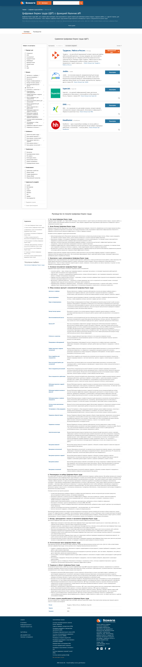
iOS (27, 194)
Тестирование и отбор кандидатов (32, 123)
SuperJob (66, 89)
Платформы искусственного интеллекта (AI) (63, 648)
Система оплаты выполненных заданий (34, 120)
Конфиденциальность (26, 624)
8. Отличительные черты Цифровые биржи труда (32, 249)
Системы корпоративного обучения (62, 645)
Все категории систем (58, 657)
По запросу (29, 156)
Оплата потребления (32, 161)
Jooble (65, 71)
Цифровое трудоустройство (35, 9)
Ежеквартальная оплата (33, 163)
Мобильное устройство (32, 170)
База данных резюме (32, 143)
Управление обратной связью (34, 125)
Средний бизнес (31, 58)
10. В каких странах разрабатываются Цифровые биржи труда (33, 256)
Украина (51, 608)
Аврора (28, 196)
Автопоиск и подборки (32, 75)
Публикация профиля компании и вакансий (32, 113)
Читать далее (71, 25)
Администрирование (32, 77)
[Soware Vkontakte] (101, 649)
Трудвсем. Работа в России (74, 50)
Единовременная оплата (33, 154)
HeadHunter (67, 120)
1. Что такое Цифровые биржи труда (33, 225)
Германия (51, 611)
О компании (23, 622)
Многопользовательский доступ (33, 85)
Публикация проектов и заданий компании (33, 110)
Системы (26, 31)
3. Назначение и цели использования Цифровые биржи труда (33, 230)
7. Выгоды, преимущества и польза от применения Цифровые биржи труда (33, 245)
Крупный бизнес (31, 62)
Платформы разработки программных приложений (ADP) (62, 629)
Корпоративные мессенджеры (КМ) (62, 643)
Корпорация (30, 60)
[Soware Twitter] (109, 649)
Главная (24, 9)
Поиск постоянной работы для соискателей (34, 101)
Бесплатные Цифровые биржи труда (34, 265)
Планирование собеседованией (31, 92)
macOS (28, 185)
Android (29, 190)
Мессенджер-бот (31, 198)
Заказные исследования (26, 637)
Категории (45, 3)
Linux (28, 188)
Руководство (37, 31)
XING (64, 104)
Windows (29, 192)
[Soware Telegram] (98, 649)
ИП (27, 66)
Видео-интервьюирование (33, 80)
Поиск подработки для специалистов (32, 98)
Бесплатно (29, 79)
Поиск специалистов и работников (32, 107)
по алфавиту (59, 45)
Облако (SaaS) (30, 172)
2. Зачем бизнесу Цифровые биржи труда (34, 227)
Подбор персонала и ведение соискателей (34, 95)
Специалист (30, 53)
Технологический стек (26, 626)
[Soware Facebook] (105, 649)
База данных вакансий (32, 136)
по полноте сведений (71, 45)
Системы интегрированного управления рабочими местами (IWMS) (63, 634)
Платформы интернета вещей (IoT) (62, 637)
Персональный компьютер (33, 178)
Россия (50, 605)
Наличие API (30, 87)
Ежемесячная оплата (32, 159)
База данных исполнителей (34, 138)
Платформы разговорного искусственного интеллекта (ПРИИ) (63, 640)
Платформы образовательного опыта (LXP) (64, 632)
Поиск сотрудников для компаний (33, 104)
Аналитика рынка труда (33, 134)
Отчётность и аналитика (33, 89)
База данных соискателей (33, 145)
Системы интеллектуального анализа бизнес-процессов (62, 623)
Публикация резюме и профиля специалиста (32, 117)
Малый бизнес (30, 64)
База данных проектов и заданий (33, 140)
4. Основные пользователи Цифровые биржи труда (33, 234)
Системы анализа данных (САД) (61, 655)
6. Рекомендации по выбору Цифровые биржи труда (33, 241)
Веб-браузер (30, 187)
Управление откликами (33, 127)
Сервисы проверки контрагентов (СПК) (63, 626)
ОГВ (28, 55)
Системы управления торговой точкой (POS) (62, 652)
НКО (28, 68)
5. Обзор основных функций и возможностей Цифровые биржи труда (33, 237)
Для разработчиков (25, 635)
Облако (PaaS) (30, 176)
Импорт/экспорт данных (33, 82)
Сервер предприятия (32, 174)
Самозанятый (30, 57)
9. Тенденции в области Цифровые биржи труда (32, 252)
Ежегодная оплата (31, 157)
